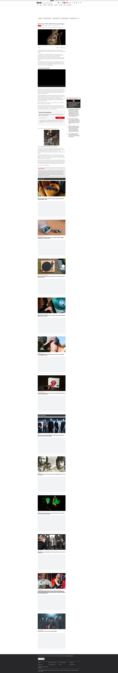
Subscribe (70, 2)
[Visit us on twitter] (64, 2)
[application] (51, 77)
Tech (38, 21)
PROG (67, 0)
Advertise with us (72, 664)
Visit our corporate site (69, 655)
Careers (60, 664)
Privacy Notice (43, 121)
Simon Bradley (44, 25)
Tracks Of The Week (65, 18)
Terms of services (50, 120)
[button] (79, 2)
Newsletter (63, 47)
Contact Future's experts (52, 662)
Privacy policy (72, 662)
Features (39, 25)
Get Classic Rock (73, 18)
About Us (39, 662)
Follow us (59, 47)
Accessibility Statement (52, 664)
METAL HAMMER (62, 0)
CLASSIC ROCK (57, 0)
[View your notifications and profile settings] (76, 3)
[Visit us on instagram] (66, 2)
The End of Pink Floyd (47, 18)
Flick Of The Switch (56, 18)
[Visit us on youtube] (67, 2)
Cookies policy (40, 664)
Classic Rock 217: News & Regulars (44, 165)
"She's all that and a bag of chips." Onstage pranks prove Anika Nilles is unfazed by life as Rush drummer (74, 135)
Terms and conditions (62, 662)
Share (40, 47)
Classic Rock (49, 25)
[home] (38, 5)
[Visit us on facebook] (63, 2)
